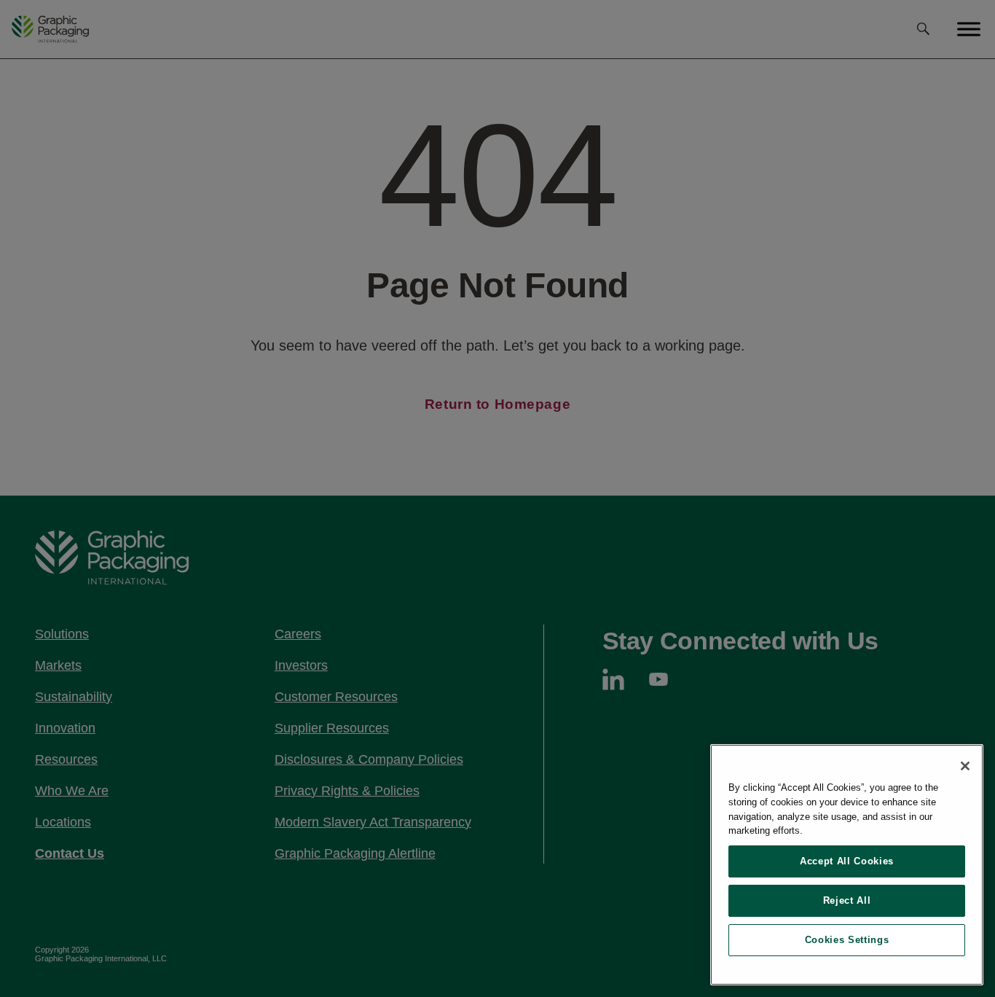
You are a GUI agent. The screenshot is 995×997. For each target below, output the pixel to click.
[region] (846, 864)
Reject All (847, 900)
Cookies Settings (847, 939)
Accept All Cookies (847, 861)
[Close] (965, 766)
